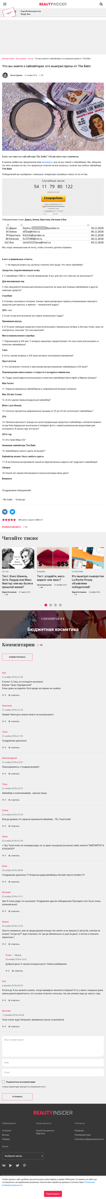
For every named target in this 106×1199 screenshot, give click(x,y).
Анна (4, 866)
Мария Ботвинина (9, 592)
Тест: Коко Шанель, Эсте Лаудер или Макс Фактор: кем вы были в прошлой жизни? (17, 582)
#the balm (7, 499)
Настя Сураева (16, 75)
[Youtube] (10, 1165)
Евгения (6, 892)
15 (7, 594)
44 (42, 587)
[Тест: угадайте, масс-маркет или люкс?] (53, 558)
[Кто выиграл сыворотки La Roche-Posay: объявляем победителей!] (88, 558)
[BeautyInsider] (53, 3)
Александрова (9, 758)
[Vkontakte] (4, 1165)
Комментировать (11, 527)
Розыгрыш (77, 571)
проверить (47, 162)
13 (42, 75)
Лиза (4, 784)
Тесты (5, 571)
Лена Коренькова (44, 585)
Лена (4, 732)
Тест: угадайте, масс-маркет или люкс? (51, 578)
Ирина (5, 921)
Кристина (7, 705)
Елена (5, 810)
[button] (45, 605)
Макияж (41, 571)
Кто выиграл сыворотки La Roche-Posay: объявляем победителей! (88, 582)
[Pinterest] (24, 1165)
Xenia (4, 836)
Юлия (8, 955)
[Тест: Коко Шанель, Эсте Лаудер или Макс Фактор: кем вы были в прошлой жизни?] (18, 558)
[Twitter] (17, 1165)
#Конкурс (19, 499)
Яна (4, 673)
